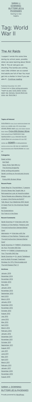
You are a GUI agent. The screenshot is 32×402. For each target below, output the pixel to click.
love (10, 139)
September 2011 (7, 345)
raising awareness (22, 143)
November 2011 (7, 339)
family (2, 131)
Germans (12, 93)
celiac (14, 126)
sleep (17, 146)
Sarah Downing (6, 222)
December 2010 (7, 371)
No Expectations (7, 211)
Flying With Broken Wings (19, 131)
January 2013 (6, 302)
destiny (17, 128)
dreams (23, 128)
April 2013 (4, 296)
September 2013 (7, 293)
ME (20, 139)
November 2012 (7, 308)
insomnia (13, 136)
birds (6, 126)
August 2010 (5, 377)
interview (18, 136)
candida (10, 126)
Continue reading (15, 79)
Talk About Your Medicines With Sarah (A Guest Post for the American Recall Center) (15, 205)
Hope (22, 134)
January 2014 (6, 288)
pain (7, 143)
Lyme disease (15, 139)
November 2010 (7, 374)
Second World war (21, 93)
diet (20, 128)
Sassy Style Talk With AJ (11, 165)
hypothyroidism (6, 136)
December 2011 (6, 336)
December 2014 (7, 276)
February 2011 (6, 365)
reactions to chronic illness (7, 146)
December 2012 (7, 305)
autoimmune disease (22, 123)
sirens (3, 95)
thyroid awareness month (7, 148)
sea (14, 146)
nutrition (3, 143)
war (7, 95)
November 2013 (7, 290)
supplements (24, 146)
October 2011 (6, 342)
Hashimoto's (17, 134)
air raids (9, 90)
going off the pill (9, 134)
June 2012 (5, 319)
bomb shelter (17, 90)
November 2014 (7, 279)
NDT (25, 139)
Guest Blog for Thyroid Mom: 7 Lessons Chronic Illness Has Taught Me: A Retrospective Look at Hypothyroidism (15, 190)
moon (22, 139)
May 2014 (4, 285)
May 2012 (4, 322)
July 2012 (4, 316)
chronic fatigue (22, 126)
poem (11, 142)
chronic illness (6, 128)
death (3, 93)
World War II (13, 95)
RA (16, 143)
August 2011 (5, 348)
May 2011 (4, 357)
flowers (6, 131)
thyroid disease (18, 148)
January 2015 (6, 273)
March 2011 (5, 362)
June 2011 (4, 354)
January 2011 (6, 368)
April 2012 (4, 325)
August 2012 (5, 313)
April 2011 (4, 359)
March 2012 (5, 328)
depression (5, 233)
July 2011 (4, 351)
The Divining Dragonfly (10, 168)
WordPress (20, 395)
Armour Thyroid (13, 123)
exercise (28, 128)
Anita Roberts (5, 123)
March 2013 (5, 299)
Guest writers (6, 159)
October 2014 (6, 282)
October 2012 (6, 311)
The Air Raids (10, 51)
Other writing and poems (20, 88)
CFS (17, 126)
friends (3, 134)
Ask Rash (5, 162)
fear (7, 93)
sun (20, 146)
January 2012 (6, 334)
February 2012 (6, 331)
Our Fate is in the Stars (9, 213)
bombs (24, 90)
